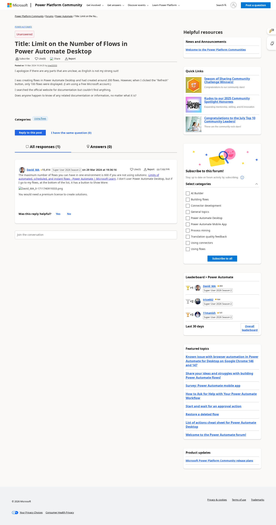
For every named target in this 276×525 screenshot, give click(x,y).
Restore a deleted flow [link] (202, 414)
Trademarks (257, 499)
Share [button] (57, 58)
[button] (221, 5)
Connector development (206, 205)
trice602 (208, 299)
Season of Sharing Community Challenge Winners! (227, 80)
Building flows (200, 199)
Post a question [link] (256, 5)
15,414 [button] (46, 169)
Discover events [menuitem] (137, 5)
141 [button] (220, 312)
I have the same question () (71, 133)
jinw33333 (52, 65)
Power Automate (64, 16)
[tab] (43, 148)
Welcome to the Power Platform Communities (216, 49)
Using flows (40, 118)
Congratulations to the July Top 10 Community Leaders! (229, 120)
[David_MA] (22, 170)
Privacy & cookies (217, 499)
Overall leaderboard (250, 328)
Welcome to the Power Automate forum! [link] (216, 435)
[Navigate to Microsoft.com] (17, 5)
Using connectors (202, 242)
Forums (49, 16)
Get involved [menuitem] (94, 5)
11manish (209, 313)
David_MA (33, 169)
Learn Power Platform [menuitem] (164, 5)
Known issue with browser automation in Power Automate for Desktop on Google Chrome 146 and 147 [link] (222, 361)
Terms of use (239, 499)
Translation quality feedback (209, 236)
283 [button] (221, 286)
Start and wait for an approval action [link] (213, 406)
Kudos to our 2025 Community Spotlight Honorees (227, 100)
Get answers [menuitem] (114, 5)
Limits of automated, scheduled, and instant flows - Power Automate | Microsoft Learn (89, 177)
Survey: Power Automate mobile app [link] (213, 386)
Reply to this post (30, 132)
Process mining (200, 230)
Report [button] (72, 58)
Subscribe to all (222, 258)
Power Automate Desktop (206, 218)
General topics (200, 212)
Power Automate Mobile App (209, 224)
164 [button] (218, 299)
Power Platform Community (58, 5)
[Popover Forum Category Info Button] (242, 177)
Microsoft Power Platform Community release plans (219, 460)
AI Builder (197, 193)
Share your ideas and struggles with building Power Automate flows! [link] (219, 375)
